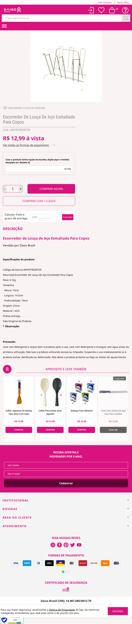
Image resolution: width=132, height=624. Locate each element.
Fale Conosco (105, 2)
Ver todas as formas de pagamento (26, 145)
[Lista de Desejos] (101, 10)
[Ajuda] (125, 10)
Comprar (51, 189)
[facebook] (53, 545)
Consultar (67, 217)
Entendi (118, 611)
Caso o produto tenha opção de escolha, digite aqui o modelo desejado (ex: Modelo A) (37, 161)
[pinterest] (66, 545)
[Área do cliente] (91, 10)
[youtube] (79, 545)
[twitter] (72, 545)
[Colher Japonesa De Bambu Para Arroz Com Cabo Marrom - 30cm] (19, 392)
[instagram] (59, 545)
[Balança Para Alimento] (82, 392)
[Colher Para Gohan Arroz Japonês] (50, 392)
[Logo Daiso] (12, 10)
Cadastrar (66, 483)
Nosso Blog (123, 2)
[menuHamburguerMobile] (4, 26)
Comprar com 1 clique (39, 201)
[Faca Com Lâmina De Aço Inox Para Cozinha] (113, 392)
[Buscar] (126, 18)
